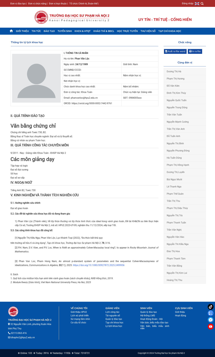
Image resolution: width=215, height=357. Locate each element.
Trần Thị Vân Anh (176, 129)
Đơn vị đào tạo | (18, 3)
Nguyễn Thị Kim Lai (177, 273)
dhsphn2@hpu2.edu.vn (23, 337)
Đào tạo (49, 31)
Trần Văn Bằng (174, 265)
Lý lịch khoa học (113, 326)
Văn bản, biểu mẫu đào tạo (154, 322)
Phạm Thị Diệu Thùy (177, 208)
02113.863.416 (19, 333)
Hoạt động (180, 315)
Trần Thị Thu (173, 201)
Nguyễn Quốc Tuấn (176, 100)
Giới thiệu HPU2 (79, 312)
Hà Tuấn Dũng (174, 157)
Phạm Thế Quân (175, 193)
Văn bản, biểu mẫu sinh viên (154, 327)
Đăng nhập (187, 3)
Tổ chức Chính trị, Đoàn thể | (84, 3)
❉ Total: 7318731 (81, 353)
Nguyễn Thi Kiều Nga (178, 244)
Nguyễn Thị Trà (175, 215)
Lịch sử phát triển (80, 315)
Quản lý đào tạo (113, 319)
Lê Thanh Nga (174, 186)
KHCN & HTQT (83, 31)
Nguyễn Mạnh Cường (178, 121)
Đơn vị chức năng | (38, 3)
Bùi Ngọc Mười (174, 179)
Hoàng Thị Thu (174, 280)
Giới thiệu (22, 31)
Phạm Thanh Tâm (176, 258)
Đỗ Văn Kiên (173, 85)
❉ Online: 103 (25, 353)
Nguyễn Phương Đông (178, 150)
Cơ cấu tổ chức (78, 322)
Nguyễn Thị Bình (175, 143)
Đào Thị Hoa (173, 251)
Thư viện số (148, 31)
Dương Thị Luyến (176, 172)
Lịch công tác (112, 312)
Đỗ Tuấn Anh (173, 136)
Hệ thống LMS (147, 315)
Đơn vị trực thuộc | (58, 3)
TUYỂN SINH (65, 31)
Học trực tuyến (127, 31)
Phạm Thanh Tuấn (176, 222)
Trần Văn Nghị (174, 229)
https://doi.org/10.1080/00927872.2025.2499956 (98, 265)
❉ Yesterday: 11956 (60, 353)
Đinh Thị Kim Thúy (176, 93)
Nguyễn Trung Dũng (177, 107)
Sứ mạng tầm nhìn (80, 319)
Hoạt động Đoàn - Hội (151, 319)
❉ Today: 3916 (41, 353)
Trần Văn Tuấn (174, 114)
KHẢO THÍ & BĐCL (103, 31)
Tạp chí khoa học (169, 31)
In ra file (196, 51)
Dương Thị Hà (174, 71)
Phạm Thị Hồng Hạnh (178, 165)
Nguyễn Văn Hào (175, 237)
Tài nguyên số (112, 315)
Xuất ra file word (176, 51)
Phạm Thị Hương (175, 78)
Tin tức (36, 31)
